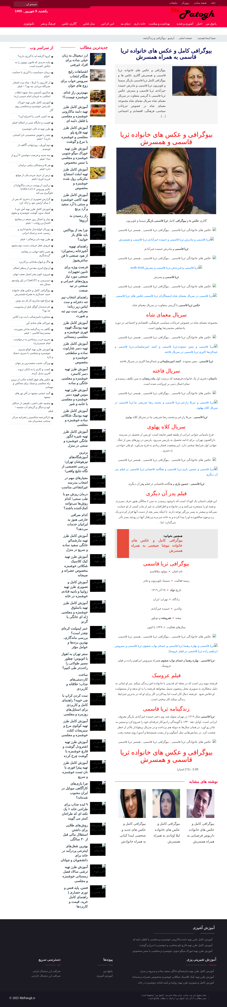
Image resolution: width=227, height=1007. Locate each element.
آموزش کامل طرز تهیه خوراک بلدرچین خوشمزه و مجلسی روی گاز (34, 106)
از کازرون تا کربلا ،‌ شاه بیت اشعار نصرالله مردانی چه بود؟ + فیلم (31, 84)
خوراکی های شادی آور (38, 323)
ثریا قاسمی (161, 220)
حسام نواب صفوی (172, 660)
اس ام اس (107, 23)
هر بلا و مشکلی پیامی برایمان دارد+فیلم (34, 167)
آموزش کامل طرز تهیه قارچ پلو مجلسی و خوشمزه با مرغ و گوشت (176, 945)
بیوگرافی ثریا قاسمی (166, 564)
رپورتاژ (185, 2)
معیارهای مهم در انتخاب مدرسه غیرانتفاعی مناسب (74, 482)
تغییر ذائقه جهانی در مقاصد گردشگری (35, 253)
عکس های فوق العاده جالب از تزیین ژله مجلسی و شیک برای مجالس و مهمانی (32, 383)
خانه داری (139, 23)
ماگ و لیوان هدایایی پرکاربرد (34, 261)
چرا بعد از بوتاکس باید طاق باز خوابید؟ (75, 234)
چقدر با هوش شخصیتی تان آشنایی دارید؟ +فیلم (31, 136)
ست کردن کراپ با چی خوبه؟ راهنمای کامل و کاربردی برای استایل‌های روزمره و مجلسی (75, 705)
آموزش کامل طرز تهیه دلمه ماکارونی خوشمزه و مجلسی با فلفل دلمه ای (173, 939)
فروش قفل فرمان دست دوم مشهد (30, 245)
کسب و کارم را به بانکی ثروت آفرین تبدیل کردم (34, 371)
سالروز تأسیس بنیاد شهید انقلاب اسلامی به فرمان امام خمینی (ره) (32, 94)
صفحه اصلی (185, 38)
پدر (142, 483)
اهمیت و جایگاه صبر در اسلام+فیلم (31, 122)
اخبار (199, 23)
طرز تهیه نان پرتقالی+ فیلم (35, 239)
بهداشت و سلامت (159, 23)
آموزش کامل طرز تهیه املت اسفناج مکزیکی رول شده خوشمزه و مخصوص (75, 178)
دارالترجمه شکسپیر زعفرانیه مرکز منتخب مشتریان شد (31, 419)
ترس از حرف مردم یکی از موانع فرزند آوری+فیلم (33, 177)
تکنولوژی (28, 23)
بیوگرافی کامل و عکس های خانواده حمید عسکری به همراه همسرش (31, 292)
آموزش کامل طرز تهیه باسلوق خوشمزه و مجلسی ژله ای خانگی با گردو (74, 612)
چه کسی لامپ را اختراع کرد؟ (34, 116)
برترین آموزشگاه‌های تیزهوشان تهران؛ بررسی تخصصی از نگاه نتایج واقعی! (75, 461)
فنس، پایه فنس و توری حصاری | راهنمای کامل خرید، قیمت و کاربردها (76, 897)
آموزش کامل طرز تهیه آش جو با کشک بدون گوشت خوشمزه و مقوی (30, 210)
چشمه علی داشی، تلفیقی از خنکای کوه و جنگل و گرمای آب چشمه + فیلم (32, 407)
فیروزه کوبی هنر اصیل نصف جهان (31, 274)
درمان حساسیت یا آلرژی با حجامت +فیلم (31, 74)
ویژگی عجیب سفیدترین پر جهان (32, 363)
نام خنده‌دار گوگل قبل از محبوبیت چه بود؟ (32, 308)
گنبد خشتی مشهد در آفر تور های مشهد (32, 395)
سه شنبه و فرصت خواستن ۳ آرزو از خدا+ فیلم (30, 157)
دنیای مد (126, 23)
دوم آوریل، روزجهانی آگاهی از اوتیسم (34, 146)
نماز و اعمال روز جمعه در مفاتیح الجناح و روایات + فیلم (32, 221)
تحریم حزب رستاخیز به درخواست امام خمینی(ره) (32, 341)
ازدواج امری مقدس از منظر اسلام (31, 268)
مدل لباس (89, 23)
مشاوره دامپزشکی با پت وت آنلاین (31, 316)
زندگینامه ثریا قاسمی (166, 709)
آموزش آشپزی (105, 975)
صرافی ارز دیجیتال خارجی (46, 975)
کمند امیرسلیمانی (170, 361)
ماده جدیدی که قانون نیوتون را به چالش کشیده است (32, 64)
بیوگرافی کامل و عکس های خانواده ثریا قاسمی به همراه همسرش (166, 53)
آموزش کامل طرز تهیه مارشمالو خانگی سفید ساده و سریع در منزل (177, 971)
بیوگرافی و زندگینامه (154, 38)
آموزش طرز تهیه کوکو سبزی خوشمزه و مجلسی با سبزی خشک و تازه (33, 353)
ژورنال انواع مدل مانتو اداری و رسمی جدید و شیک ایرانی (34, 231)
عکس (195, 220)
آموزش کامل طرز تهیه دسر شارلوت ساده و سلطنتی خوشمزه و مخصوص (75, 353)
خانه (213, 2)
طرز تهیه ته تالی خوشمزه (36, 128)
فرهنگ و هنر (48, 23)
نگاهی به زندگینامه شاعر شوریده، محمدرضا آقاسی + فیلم (32, 331)
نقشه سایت (200, 2)
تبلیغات (173, 2)
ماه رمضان (148, 378)
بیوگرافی (180, 220)
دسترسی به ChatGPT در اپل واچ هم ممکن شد (31, 282)
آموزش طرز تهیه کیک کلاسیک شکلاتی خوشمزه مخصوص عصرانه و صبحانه (75, 566)
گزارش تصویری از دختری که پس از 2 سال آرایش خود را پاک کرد (31, 200)
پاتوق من (211, 23)
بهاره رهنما (192, 660)
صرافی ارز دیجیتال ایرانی (47, 971)
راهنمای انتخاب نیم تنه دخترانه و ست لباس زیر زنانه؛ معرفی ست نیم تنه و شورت (74, 306)
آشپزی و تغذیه (184, 23)
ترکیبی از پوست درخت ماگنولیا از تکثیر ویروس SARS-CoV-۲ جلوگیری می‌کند (33, 189)
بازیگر (150, 220)
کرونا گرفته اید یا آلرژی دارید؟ (34, 56)
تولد (172, 590)
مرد (205, 517)
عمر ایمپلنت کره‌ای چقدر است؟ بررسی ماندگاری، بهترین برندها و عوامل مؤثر (74, 637)
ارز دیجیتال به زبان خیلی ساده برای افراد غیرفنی (75, 59)
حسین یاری (181, 483)
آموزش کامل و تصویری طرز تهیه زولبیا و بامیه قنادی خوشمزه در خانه (176, 982)
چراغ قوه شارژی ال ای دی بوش (33, 300)
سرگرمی (211, 30)
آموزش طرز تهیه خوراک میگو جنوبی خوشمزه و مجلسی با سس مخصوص (172, 950)
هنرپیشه (166, 618)
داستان (212, 378)
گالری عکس (69, 23)
